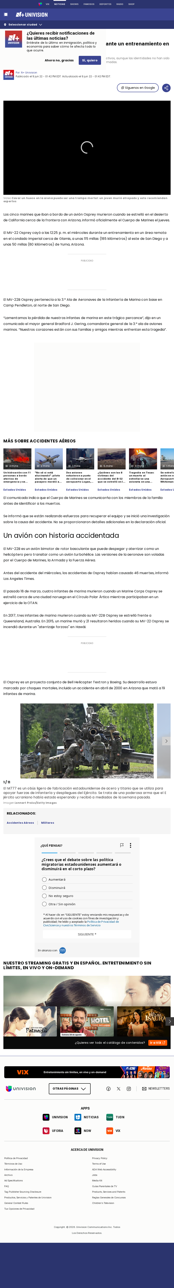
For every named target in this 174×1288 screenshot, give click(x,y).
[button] (87, 147)
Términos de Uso (13, 1163)
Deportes (105, 4)
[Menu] (6, 14)
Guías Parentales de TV (104, 1186)
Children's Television (103, 1202)
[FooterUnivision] (21, 1088)
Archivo (8, 1174)
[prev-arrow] (4, 741)
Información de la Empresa (18, 1169)
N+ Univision (29, 72)
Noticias (59, 4)
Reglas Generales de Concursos (109, 1197)
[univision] (31, 14)
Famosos (89, 4)
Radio (119, 4)
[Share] (166, 88)
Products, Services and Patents (108, 1191)
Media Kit (97, 1180)
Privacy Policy (99, 1158)
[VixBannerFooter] (87, 1072)
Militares (47, 823)
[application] (87, 148)
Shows (74, 4)
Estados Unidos (14, 489)
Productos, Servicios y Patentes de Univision (28, 1197)
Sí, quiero (90, 60)
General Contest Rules (16, 1202)
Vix (47, 4)
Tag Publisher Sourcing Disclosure (22, 1191)
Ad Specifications (13, 1180)
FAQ (6, 1186)
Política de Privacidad (16, 1158)
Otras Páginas (65, 1088)
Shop (131, 4)
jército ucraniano (17, 797)
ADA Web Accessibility (104, 1169)
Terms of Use (99, 1163)
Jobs (94, 1174)
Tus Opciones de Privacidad (19, 1208)
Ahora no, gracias (59, 60)
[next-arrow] (166, 741)
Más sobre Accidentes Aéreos (39, 441)
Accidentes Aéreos (20, 823)
